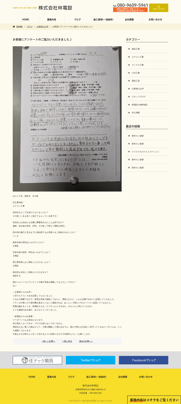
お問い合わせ (155, 19)
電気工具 (136, 81)
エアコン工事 (138, 57)
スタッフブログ (139, 97)
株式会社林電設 (90, 385)
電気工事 (136, 49)
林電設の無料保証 (140, 105)
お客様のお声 (42, 27)
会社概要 (129, 19)
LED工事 (136, 73)
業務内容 (51, 19)
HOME (25, 19)
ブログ (77, 19)
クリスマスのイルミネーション (146, 152)
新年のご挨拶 (138, 136)
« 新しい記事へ (48, 341)
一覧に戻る (67, 341)
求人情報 (136, 113)
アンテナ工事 (138, 65)
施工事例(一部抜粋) (103, 19)
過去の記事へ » (86, 341)
